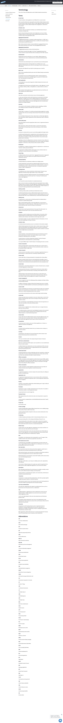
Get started (7, 20)
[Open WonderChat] (60, 720)
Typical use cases (8, 17)
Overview (9, 5)
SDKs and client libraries (32, 5)
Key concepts (8, 15)
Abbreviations (54, 14)
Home (6, 5)
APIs (19, 5)
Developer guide (14, 5)
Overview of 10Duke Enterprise (10, 12)
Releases (39, 5)
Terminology (8, 19)
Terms (53, 12)
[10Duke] (3, 3)
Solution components (9, 14)
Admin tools (24, 5)
